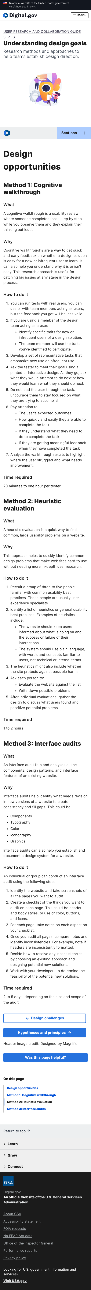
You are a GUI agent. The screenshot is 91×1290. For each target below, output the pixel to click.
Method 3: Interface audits (26, 1109)
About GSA (12, 1214)
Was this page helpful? (45, 1057)
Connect (15, 1166)
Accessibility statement (22, 1221)
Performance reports (20, 1250)
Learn (13, 1144)
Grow (12, 1155)
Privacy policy (14, 1258)
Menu (82, 15)
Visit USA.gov (15, 1281)
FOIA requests (14, 1228)
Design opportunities (22, 1088)
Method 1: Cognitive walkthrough (31, 1095)
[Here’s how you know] (45, 5)
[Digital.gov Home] (37, 15)
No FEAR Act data (17, 1236)
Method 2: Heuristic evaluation (29, 1102)
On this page (13, 1079)
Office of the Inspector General (28, 1243)
